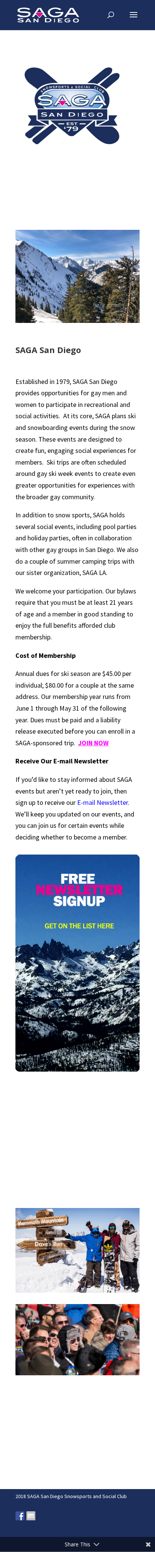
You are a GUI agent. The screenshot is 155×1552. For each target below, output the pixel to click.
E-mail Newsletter (102, 802)
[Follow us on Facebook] (19, 1515)
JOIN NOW (93, 743)
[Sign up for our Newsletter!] (30, 1515)
